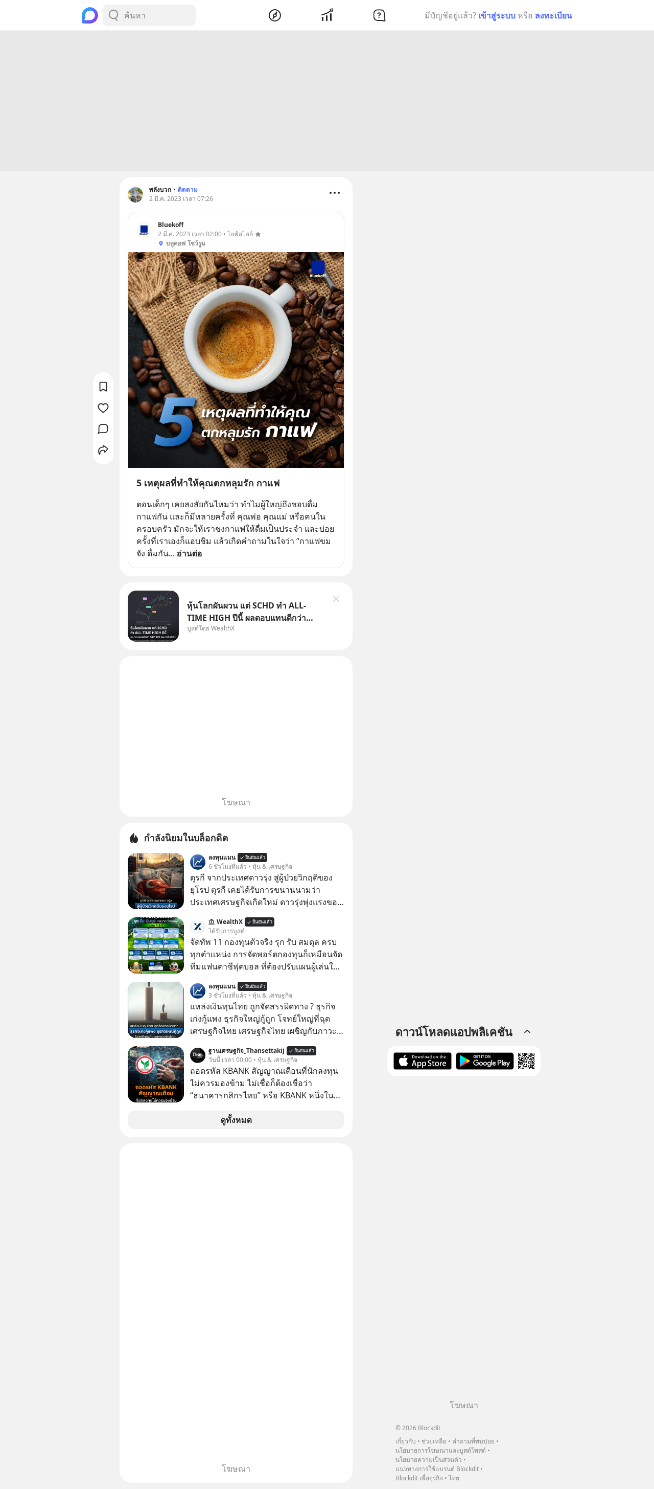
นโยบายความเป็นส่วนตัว (428, 1459)
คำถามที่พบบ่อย (473, 1441)
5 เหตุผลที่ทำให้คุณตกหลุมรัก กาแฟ (208, 483)
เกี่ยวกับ (405, 1441)
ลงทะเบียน (553, 15)
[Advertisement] (327, 101)
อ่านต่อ (189, 553)
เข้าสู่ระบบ (497, 15)
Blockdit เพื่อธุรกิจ (419, 1478)
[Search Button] (113, 15)
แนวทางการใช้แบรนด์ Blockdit (437, 1468)
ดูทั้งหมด (236, 1119)
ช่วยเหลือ (434, 1441)
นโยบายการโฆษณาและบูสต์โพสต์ (440, 1450)
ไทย (454, 1478)
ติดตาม (188, 189)
